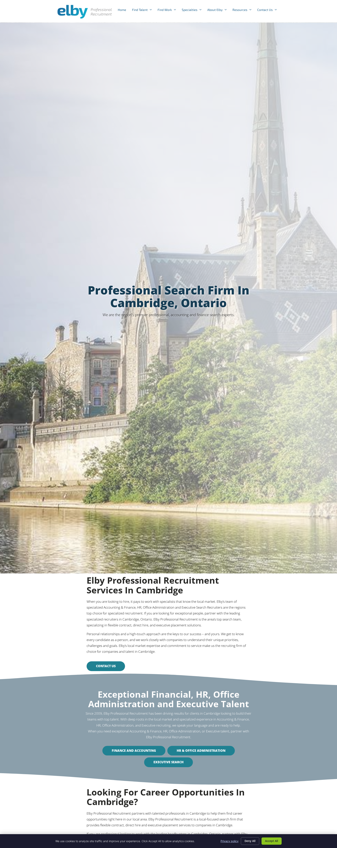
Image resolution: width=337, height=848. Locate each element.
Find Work (168, 10)
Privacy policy (230, 841)
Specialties (193, 10)
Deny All (250, 841)
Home (123, 10)
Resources (243, 10)
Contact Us (268, 10)
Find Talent (143, 10)
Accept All (271, 841)
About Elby (218, 10)
